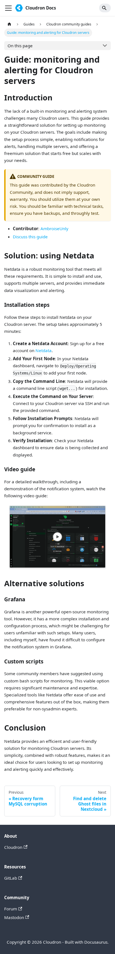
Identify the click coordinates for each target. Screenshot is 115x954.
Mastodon (14, 917)
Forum (10, 908)
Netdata (43, 350)
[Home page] (9, 24)
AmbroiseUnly (54, 228)
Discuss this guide (30, 236)
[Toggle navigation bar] (8, 8)
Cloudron (13, 847)
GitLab (10, 878)
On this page (20, 45)
